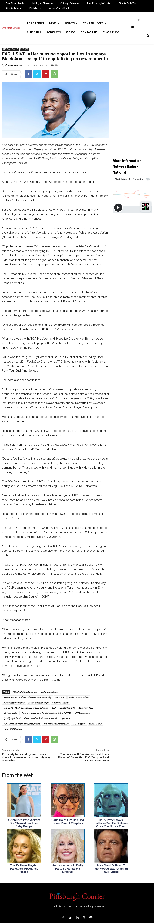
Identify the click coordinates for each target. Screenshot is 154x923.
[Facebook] (131, 20)
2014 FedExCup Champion (24, 692)
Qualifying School (11, 718)
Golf (54, 707)
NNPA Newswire (82, 713)
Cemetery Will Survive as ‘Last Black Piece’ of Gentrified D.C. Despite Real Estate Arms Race (83, 757)
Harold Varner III (67, 707)
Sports (24, 49)
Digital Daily (10, 49)
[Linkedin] (145, 20)
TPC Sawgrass (78, 723)
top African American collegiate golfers (21, 723)
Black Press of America (13, 702)
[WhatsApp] (54, 74)
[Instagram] (138, 20)
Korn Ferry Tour (85, 707)
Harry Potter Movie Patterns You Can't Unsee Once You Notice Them (111, 823)
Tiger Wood (65, 718)
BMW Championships (38, 702)
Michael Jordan (10, 713)
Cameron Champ (60, 702)
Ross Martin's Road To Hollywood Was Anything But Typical (111, 868)
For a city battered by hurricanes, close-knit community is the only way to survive (26, 757)
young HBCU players (13, 728)
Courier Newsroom (15, 65)
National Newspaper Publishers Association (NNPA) (46, 713)
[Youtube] (131, 27)
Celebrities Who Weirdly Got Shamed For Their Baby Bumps (24, 823)
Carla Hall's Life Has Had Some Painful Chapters (67, 821)
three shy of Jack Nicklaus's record (40, 718)
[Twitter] (37, 74)
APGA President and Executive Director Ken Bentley (27, 697)
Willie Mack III (95, 723)
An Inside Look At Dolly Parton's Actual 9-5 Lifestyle (67, 868)
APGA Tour (60, 697)
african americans (49, 692)
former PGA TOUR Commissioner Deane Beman (25, 707)
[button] (147, 35)
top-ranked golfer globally (56, 723)
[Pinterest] (45, 74)
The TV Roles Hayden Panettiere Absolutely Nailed (24, 868)
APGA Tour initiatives (79, 697)
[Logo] (77, 896)
